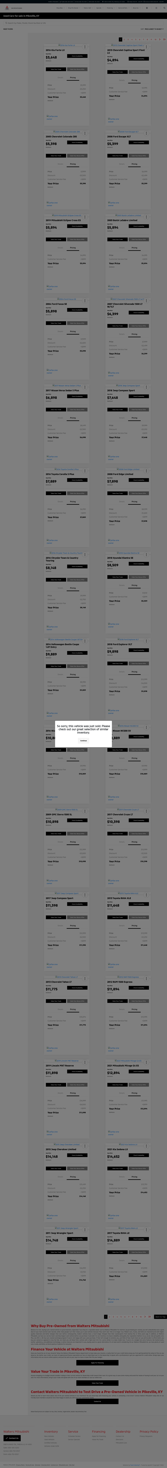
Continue (83, 741)
